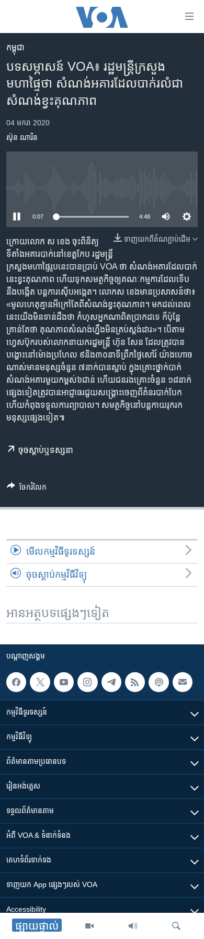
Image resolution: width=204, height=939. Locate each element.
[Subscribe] (182, 682)
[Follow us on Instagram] (87, 682)
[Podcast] (158, 682)
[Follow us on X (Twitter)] (40, 682)
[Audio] (133, 926)
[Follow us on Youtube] (64, 682)
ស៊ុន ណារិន (22, 137)
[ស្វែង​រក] (176, 926)
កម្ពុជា (15, 47)
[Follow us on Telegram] (111, 682)
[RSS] (135, 682)
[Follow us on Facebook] (16, 682)
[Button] (27, 489)
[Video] (89, 926)
